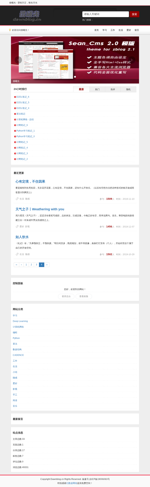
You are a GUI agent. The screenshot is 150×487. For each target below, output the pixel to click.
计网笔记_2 (22, 159)
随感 (27, 199)
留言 (137, 30)
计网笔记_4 (22, 147)
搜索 (134, 14)
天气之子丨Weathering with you (40, 209)
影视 (27, 226)
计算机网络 (18, 327)
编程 (15, 332)
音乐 (15, 406)
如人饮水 (22, 237)
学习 (104, 30)
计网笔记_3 (22, 153)
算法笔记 (20, 114)
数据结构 (17, 349)
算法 (15, 344)
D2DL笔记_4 (22, 108)
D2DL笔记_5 (22, 102)
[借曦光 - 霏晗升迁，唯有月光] (25, 15)
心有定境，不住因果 (30, 181)
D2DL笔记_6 (22, 97)
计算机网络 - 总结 (25, 119)
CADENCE (18, 355)
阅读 (15, 400)
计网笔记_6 (22, 125)
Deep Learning (20, 321)
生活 (121, 30)
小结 (15, 372)
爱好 (129, 30)
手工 (15, 394)
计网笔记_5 (22, 142)
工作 (112, 30)
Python (16, 338)
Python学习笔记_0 (25, 136)
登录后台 (66, 296)
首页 (96, 30)
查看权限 (83, 296)
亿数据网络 (71, 483)
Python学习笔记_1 (25, 131)
